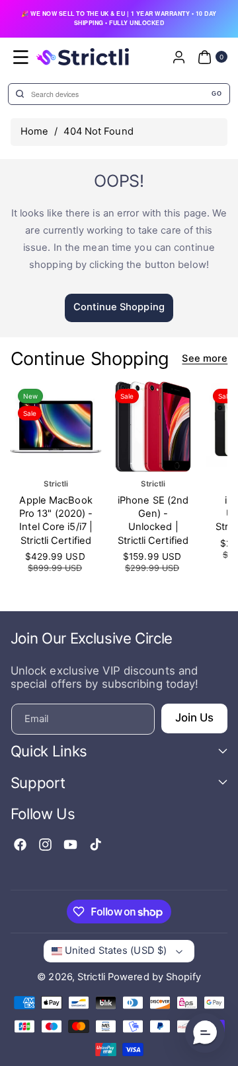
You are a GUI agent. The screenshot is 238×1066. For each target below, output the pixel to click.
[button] (21, 56)
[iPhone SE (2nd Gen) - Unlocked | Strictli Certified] (153, 427)
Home (34, 131)
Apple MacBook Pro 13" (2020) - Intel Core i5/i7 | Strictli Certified (56, 520)
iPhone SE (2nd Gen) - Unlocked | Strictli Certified (153, 520)
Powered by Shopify (154, 977)
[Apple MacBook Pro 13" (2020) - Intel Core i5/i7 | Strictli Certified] (56, 427)
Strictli (91, 977)
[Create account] (178, 56)
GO (216, 93)
